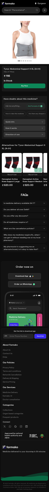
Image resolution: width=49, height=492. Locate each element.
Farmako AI (7, 396)
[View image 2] (21, 60)
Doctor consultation (11, 399)
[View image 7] (30, 60)
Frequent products (10, 417)
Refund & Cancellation (12, 375)
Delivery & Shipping (11, 378)
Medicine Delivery (10, 392)
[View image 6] (29, 60)
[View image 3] (23, 60)
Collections (7, 410)
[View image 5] (27, 60)
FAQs (5, 357)
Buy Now (24, 86)
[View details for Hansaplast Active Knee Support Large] (12, 163)
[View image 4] (25, 60)
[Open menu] (44, 10)
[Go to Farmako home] (8, 3)
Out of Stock (17, 170)
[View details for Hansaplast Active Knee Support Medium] (33, 163)
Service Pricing (9, 382)
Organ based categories (13, 413)
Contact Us (7, 353)
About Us (6, 350)
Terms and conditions (12, 371)
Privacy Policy (8, 368)
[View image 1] (19, 60)
